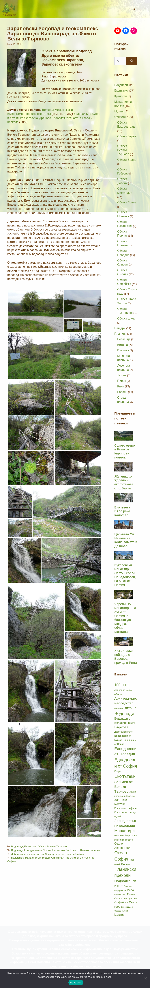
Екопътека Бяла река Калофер (122, 511)
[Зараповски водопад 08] (31, 397)
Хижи (125, 910)
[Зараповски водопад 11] (78, 432)
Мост (134, 835)
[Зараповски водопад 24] (31, 754)
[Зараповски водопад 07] (85, 367)
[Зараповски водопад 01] (82, 304)
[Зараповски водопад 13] (78, 468)
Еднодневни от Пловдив (125, 751)
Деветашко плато (123, 731)
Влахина (123, 350)
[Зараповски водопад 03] (35, 311)
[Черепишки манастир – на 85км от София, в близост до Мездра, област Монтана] (123, 597)
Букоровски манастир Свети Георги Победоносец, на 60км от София (125, 575)
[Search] (131, 61)
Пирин (121, 380)
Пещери (119, 328)
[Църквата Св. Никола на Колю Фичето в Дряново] (123, 527)
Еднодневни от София (37, 850)
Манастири (124, 830)
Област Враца (126, 159)
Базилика (118, 708)
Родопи (122, 392)
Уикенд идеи (127, 907)
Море (128, 835)
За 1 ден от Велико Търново (83, 850)
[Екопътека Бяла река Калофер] (123, 500)
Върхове (121, 727)
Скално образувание (125, 898)
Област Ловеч (126, 202)
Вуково (131, 722)
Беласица (123, 339)
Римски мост (120, 894)
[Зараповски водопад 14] (67, 511)
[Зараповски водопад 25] (78, 754)
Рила (120, 386)
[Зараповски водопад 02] (92, 325)
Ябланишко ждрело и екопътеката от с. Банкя (123, 482)
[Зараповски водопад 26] (42, 811)
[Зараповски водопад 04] (73, 325)
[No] (145, 978)
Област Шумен (127, 318)
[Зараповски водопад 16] (20, 502)
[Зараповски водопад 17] (71, 560)
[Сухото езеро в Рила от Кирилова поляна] (123, 438)
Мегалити (119, 835)
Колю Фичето (121, 812)
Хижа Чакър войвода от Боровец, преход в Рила (125, 657)
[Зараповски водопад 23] (78, 691)
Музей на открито (123, 839)
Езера (117, 771)
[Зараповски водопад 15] (20, 528)
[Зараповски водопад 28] (89, 828)
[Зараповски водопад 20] (83, 607)
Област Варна (126, 136)
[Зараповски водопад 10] (31, 432)
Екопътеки (30, 846)
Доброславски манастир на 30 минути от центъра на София (47, 854)
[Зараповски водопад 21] (36, 621)
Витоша (122, 345)
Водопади (17, 846)
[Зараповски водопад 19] (83, 645)
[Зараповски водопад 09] (78, 397)
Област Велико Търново (52, 846)
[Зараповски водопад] (89, 802)
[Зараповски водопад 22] (31, 691)
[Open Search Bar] (134, 9)
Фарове (117, 911)
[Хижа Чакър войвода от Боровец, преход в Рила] (123, 644)
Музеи (118, 111)
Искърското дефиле (125, 808)
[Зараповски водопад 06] (39, 356)
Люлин (121, 375)
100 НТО (121, 684)
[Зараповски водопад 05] (85, 344)
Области (120, 117)
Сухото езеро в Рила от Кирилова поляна (124, 451)
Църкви (119, 914)
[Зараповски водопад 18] (24, 560)
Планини (120, 333)
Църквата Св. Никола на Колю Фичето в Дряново (125, 540)
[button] (144, 9)
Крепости (120, 96)
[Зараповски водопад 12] (31, 468)
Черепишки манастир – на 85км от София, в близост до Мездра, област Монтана (125, 618)
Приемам (76, 982)
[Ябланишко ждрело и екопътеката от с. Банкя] (123, 469)
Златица (130, 796)
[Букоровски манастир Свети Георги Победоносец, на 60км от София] (123, 558)
